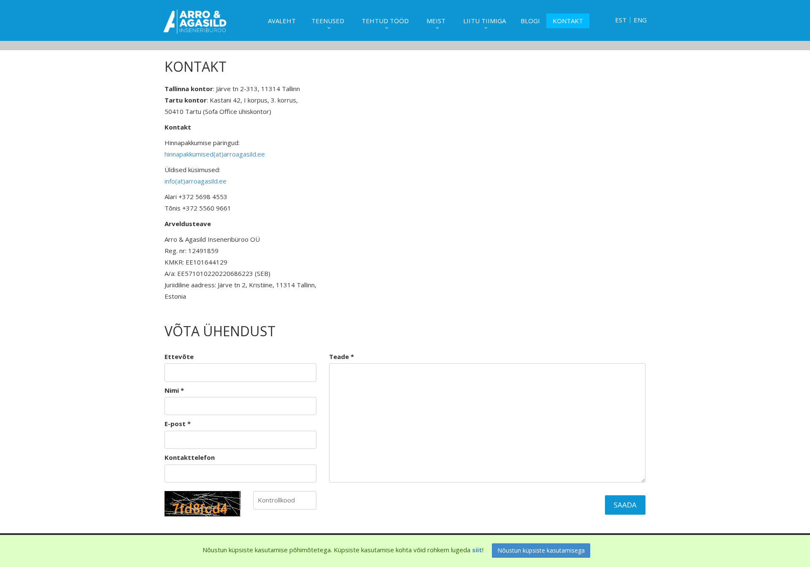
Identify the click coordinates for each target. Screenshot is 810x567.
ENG (640, 20)
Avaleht (282, 20)
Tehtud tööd (385, 20)
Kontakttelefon (190, 457)
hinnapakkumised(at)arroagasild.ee (215, 154)
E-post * (178, 423)
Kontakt (568, 20)
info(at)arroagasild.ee (196, 181)
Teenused (327, 20)
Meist (436, 20)
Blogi (530, 20)
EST (620, 20)
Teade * (341, 356)
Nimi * (174, 390)
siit (477, 549)
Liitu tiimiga (484, 20)
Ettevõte (179, 356)
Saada (625, 505)
